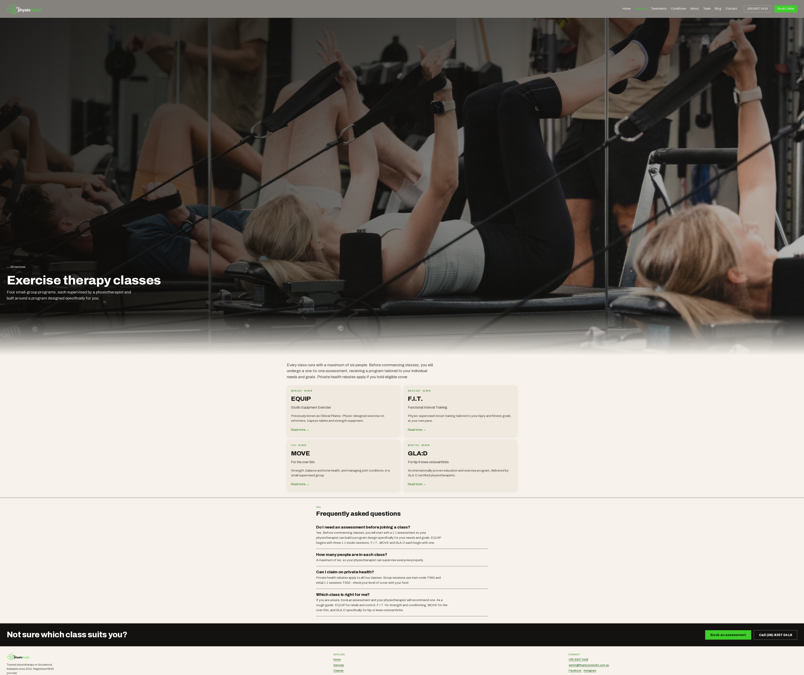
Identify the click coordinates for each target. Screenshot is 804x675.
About (694, 8)
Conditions (678, 8)
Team (707, 8)
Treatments (659, 8)
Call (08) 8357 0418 (775, 635)
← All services (16, 267)
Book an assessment (728, 635)
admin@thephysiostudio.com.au (589, 665)
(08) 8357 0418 (757, 8)
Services (641, 8)
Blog (718, 8)
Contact (731, 8)
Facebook (575, 670)
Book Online (786, 8)
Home (627, 8)
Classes (338, 670)
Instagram (590, 670)
